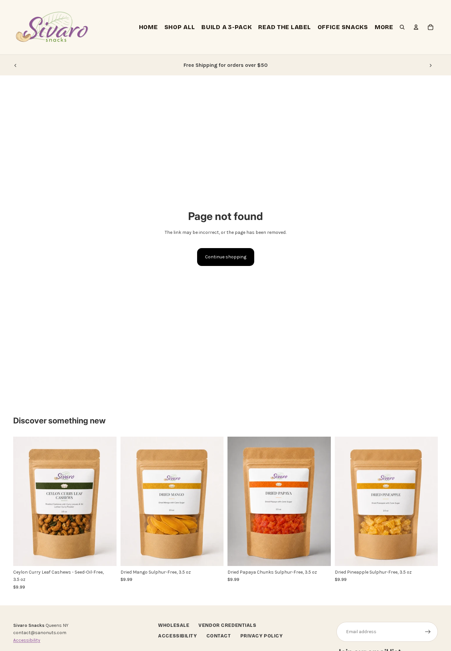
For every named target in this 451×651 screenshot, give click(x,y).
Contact (218, 636)
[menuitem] (384, 27)
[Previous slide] (15, 65)
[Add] (106, 556)
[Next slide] (430, 65)
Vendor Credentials (227, 625)
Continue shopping (225, 257)
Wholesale (173, 625)
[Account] (416, 27)
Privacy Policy (261, 636)
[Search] (402, 27)
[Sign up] (428, 632)
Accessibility (26, 640)
